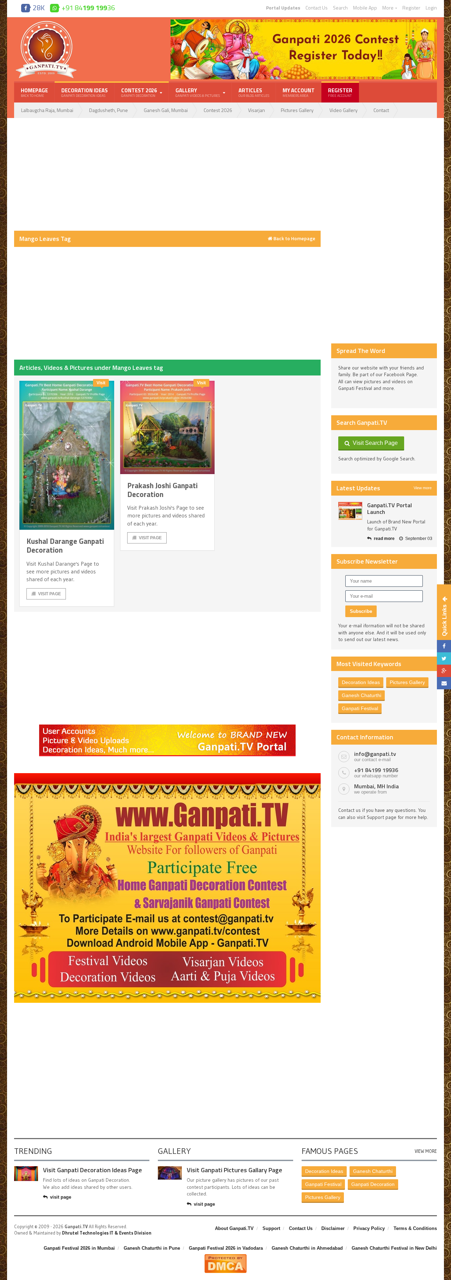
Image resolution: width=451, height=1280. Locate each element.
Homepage (34, 92)
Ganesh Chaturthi (361, 695)
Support (271, 1228)
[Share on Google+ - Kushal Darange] (444, 671)
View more (423, 488)
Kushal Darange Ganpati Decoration (65, 545)
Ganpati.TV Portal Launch (389, 508)
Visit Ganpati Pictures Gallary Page (234, 1170)
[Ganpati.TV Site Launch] (350, 511)
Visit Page (49, 593)
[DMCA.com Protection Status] (225, 1256)
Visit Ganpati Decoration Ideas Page (92, 1170)
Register (411, 7)
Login (431, 7)
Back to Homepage (293, 238)
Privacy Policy (369, 1228)
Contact (381, 110)
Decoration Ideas (84, 92)
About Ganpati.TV (234, 1228)
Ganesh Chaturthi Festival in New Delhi (394, 1248)
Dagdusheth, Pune (108, 110)
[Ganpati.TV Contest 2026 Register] (304, 22)
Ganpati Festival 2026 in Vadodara (226, 1248)
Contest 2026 (218, 110)
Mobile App (365, 7)
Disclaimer (333, 1228)
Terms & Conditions (415, 1228)
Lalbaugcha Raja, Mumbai (47, 110)
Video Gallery (343, 110)
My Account (299, 92)
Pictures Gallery (297, 110)
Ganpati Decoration (373, 1184)
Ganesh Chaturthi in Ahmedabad (307, 1248)
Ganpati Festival (360, 708)
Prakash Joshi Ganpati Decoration (162, 490)
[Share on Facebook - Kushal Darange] (444, 646)
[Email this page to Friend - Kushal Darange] (444, 683)
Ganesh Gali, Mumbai (166, 110)
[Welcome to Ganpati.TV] (167, 727)
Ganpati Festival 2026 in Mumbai (79, 1248)
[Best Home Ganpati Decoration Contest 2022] (167, 775)
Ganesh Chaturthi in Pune (152, 1248)
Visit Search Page (374, 443)
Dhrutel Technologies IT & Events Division (107, 1233)
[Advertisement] (167, 174)
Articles (254, 92)
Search (340, 7)
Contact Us (316, 7)
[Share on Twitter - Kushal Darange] (444, 658)
